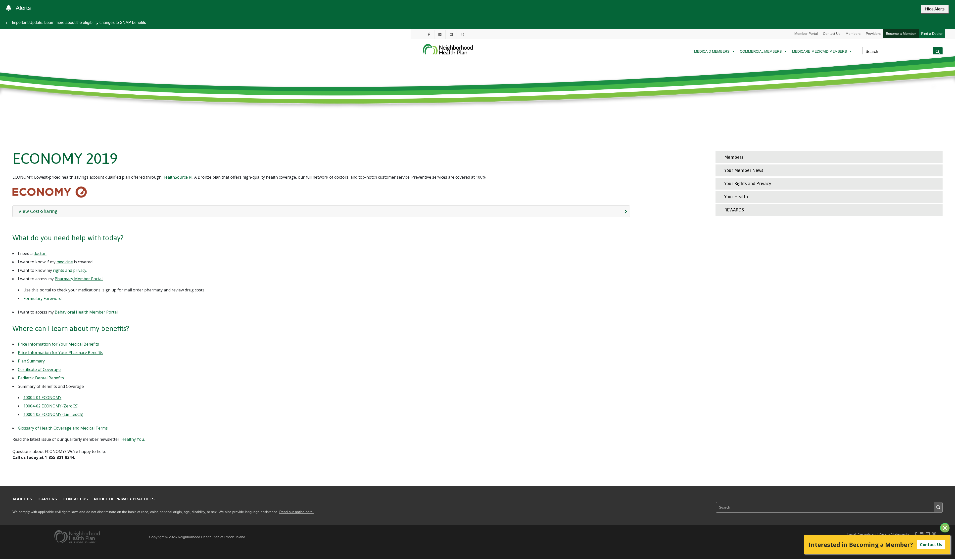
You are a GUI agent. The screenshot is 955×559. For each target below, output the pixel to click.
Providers (873, 34)
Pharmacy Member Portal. (79, 278)
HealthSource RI (177, 177)
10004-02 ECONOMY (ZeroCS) (51, 406)
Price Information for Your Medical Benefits (58, 344)
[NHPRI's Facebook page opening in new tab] (428, 34)
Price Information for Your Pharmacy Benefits (60, 352)
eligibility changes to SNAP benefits (114, 22)
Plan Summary (31, 361)
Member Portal (806, 34)
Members (853, 34)
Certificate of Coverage (39, 369)
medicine (64, 262)
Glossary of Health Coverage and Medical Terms (63, 428)
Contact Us (831, 34)
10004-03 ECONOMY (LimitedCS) (53, 414)
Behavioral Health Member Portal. (86, 312)
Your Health (736, 196)
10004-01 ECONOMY (42, 397)
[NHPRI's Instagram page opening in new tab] (462, 34)
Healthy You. (133, 439)
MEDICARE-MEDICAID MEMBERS (819, 51)
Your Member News (743, 170)
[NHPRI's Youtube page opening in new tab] (451, 34)
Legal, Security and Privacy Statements (878, 534)
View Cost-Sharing (37, 211)
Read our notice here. (296, 512)
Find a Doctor (932, 34)
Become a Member (901, 34)
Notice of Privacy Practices (124, 499)
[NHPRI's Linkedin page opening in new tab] (439, 34)
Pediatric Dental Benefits (41, 378)
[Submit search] (938, 51)
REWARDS (734, 209)
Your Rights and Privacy (747, 183)
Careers (48, 499)
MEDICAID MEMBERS (711, 51)
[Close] (945, 528)
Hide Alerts (935, 9)
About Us (22, 499)
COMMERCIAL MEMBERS (761, 51)
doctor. (40, 253)
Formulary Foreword (42, 298)
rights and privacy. (70, 270)
